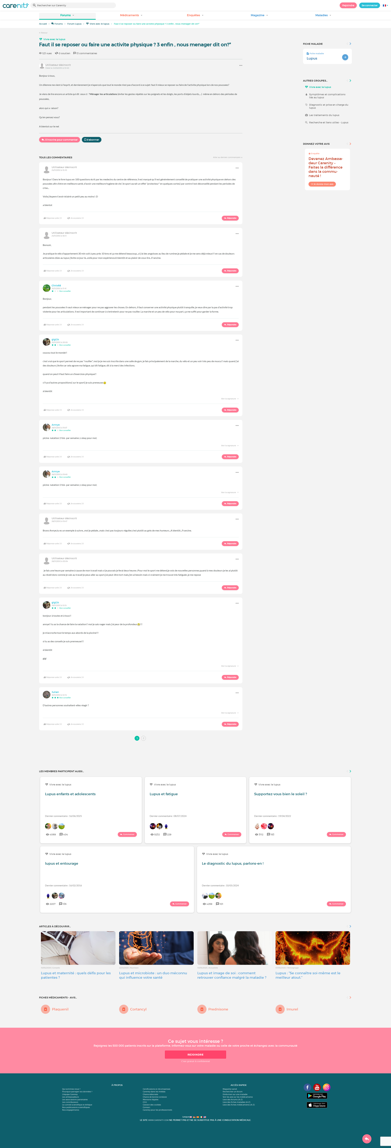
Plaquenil (60, 1009)
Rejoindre (348, 5)
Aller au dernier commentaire (227, 157)
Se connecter (370, 5)
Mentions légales (150, 1099)
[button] (67, 16)
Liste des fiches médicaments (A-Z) (239, 1105)
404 (65, 834)
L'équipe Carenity (70, 1094)
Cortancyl (138, 1009)
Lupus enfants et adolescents (70, 794)
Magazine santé (230, 1089)
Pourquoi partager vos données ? (77, 1091)
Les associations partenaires (75, 1099)
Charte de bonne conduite (155, 1097)
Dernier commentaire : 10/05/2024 (220, 885)
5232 (157, 834)
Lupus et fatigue (164, 794)
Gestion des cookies (152, 1105)
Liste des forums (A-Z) (233, 1099)
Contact (146, 1107)
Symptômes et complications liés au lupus (327, 96)
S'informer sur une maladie (235, 1094)
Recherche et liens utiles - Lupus (328, 122)
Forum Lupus (74, 24)
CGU (145, 1102)
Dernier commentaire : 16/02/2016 (63, 885)
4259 (209, 903)
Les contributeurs (70, 1102)
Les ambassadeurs (70, 1097)
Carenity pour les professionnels (157, 1110)
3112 (261, 834)
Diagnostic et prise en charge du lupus (328, 106)
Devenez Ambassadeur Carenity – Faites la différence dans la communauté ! (326, 167)
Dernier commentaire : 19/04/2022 (272, 815)
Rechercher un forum (233, 1091)
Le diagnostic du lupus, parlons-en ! (232, 863)
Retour (44, 33)
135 (64, 903)
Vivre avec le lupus (99, 24)
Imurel (292, 1009)
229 (169, 834)
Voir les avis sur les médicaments (238, 1097)
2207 (52, 903)
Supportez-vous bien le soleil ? (280, 794)
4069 (53, 834)
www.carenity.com (158, 1120)
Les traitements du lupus (324, 115)
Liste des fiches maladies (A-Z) (236, 1102)
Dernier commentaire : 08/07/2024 (168, 815)
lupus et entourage (61, 863)
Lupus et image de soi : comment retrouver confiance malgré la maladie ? (231, 975)
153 (272, 834)
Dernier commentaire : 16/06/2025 (63, 815)
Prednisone (218, 1009)
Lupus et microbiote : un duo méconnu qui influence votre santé (153, 975)
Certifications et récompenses (156, 1089)
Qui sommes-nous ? (71, 1089)
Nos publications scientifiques (76, 1107)
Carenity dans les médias (154, 1091)
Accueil (43, 24)
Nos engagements (70, 1110)
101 (221, 903)
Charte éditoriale (150, 1094)
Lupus (312, 58)
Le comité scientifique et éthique (77, 1105)
